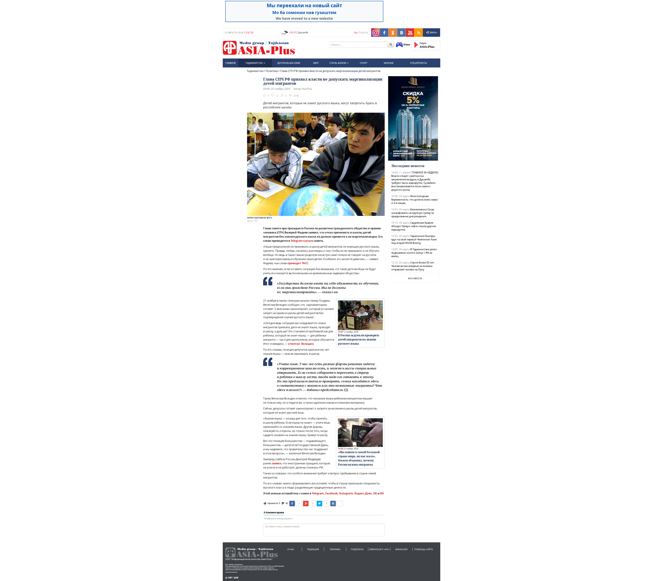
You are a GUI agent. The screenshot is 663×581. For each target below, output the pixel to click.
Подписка (357, 549)
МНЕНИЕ (389, 63)
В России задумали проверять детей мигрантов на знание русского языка (358, 339)
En (364, 32)
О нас (290, 549)
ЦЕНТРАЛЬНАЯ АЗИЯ (288, 63)
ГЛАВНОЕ (230, 63)
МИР (316, 63)
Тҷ (360, 32)
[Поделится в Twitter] (319, 503)
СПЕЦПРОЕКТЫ (418, 63)
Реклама (335, 549)
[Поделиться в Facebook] (292, 503)
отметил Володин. (301, 344)
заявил (276, 463)
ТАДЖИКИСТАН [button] (254, 63)
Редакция (313, 549)
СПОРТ (363, 63)
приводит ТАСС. (298, 263)
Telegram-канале (302, 241)
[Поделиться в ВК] (333, 503)
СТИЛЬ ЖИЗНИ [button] (338, 63)
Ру (355, 32)
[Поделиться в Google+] (306, 503)
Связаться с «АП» (379, 549)
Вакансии (401, 549)
